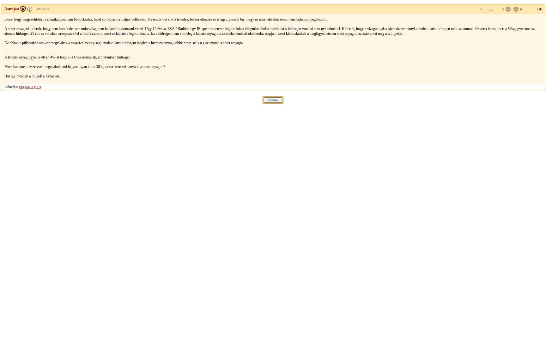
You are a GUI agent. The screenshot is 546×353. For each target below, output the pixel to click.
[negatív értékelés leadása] (507, 9)
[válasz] (482, 9)
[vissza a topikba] (490, 9)
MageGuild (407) (30, 86)
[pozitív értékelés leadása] (515, 9)
